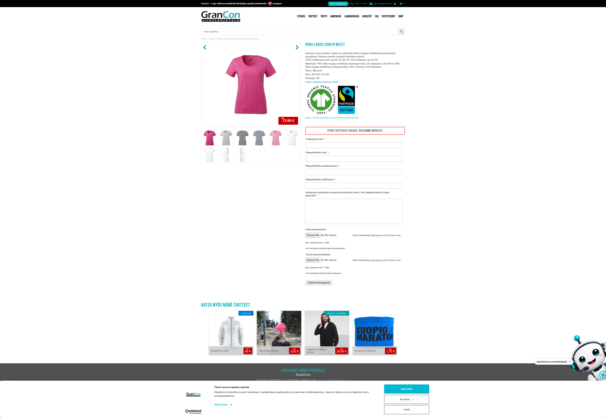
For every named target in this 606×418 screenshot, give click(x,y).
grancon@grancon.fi (383, 3)
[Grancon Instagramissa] (270, 3)
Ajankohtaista (352, 16)
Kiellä (407, 409)
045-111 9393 (361, 3)
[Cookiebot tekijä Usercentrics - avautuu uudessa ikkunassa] (193, 411)
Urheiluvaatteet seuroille (226, 39)
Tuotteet (312, 16)
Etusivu (301, 16)
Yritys (324, 16)
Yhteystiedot (388, 16)
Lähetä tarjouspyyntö (319, 282)
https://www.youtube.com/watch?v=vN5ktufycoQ (332, 117)
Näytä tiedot (221, 404)
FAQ (376, 16)
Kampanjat (335, 16)
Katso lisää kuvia (231, 335)
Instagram (277, 3)
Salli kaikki (407, 389)
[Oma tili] (394, 3)
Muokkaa (405, 399)
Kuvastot (367, 16)
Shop (400, 16)
